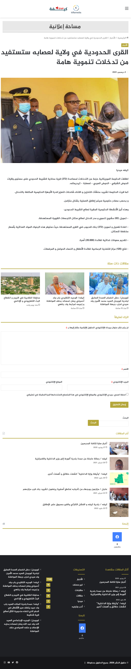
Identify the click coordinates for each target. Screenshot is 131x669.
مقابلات (79, 590)
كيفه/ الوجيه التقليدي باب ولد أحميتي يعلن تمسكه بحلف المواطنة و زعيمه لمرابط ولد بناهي (65, 301)
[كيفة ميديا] (65, 8)
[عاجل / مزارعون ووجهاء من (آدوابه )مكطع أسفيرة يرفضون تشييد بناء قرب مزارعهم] (119, 494)
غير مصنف (78, 585)
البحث (125, 418)
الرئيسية (122, 38)
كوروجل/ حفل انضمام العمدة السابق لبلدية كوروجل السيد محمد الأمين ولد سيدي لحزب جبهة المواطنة (109, 301)
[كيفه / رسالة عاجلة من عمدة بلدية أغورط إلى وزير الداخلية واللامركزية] (119, 463)
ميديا (80, 601)
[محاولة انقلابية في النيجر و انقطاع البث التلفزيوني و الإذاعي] (20, 283)
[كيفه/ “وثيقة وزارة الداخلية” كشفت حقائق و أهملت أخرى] (119, 478)
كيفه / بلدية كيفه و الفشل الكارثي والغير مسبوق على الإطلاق (75, 505)
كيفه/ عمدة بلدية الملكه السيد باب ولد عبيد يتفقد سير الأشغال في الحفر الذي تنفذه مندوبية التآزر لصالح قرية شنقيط (21, 609)
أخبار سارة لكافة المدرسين (94, 444)
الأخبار (112, 38)
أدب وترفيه (77, 607)
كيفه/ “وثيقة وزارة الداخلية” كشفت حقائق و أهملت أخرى (77, 474)
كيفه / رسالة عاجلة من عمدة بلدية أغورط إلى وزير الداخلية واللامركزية (71, 459)
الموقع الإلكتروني (54, 382)
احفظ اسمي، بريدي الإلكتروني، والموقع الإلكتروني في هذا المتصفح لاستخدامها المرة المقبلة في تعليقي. (76, 395)
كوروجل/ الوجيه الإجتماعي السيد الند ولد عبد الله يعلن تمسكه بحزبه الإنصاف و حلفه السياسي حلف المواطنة (21, 626)
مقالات (79, 596)
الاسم (124, 369)
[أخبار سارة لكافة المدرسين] (119, 448)
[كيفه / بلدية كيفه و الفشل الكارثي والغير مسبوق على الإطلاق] (119, 510)
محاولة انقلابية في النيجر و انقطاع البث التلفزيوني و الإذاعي (22, 299)
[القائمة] (126, 10)
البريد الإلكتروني (119, 382)
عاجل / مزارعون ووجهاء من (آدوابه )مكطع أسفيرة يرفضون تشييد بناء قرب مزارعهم (65, 489)
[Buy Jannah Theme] (65, 27)
